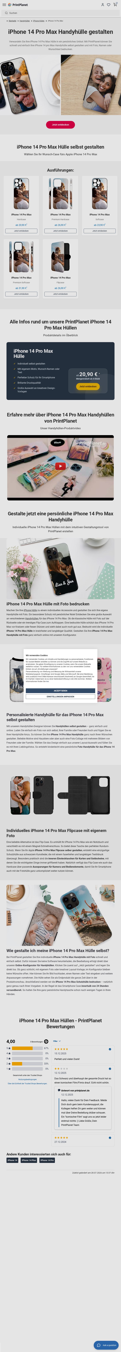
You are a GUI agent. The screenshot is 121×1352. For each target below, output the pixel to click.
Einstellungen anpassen (60, 696)
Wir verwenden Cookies (37, 655)
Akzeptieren (60, 691)
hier (47, 681)
